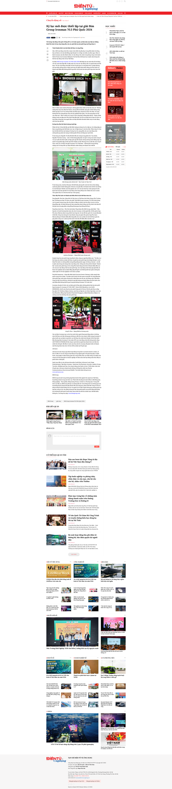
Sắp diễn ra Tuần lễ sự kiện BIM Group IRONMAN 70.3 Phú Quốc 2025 (73, 422)
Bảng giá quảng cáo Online (93, 781)
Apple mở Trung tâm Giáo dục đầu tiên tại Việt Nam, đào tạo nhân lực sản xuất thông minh (80, 695)
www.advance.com (57, 372)
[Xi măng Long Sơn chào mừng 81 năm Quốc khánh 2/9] (93, 686)
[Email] (57, 37)
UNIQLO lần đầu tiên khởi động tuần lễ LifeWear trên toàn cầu (58, 580)
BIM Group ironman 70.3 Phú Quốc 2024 (68, 61)
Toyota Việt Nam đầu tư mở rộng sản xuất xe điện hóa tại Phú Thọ (107, 694)
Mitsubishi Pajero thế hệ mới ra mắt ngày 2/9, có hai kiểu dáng (117, 32)
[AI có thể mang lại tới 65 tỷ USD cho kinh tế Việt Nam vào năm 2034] (86, 571)
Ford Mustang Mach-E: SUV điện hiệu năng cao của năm (114, 83)
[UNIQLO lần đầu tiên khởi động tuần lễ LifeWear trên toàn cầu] (58, 571)
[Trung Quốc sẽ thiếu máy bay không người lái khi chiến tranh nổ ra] (121, 599)
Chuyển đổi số (96, 13)
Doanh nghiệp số (79, 13)
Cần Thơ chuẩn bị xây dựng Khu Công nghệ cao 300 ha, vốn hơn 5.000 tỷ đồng (117, 39)
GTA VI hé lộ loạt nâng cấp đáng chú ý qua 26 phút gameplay (72, 744)
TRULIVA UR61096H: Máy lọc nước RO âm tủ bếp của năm (115, 100)
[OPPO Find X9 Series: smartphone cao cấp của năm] (115, 110)
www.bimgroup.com (74, 393)
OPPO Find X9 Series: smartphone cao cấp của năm (115, 117)
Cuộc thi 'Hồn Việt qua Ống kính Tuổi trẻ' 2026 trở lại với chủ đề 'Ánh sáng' (113, 633)
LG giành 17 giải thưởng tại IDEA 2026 (52, 597)
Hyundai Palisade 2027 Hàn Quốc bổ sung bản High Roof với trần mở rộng (106, 704)
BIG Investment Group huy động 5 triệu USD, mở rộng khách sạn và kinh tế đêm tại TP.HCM (80, 704)
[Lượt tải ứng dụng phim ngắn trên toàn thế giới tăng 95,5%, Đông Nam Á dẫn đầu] (93, 590)
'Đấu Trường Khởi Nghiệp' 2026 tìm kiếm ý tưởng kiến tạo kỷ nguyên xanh (72, 648)
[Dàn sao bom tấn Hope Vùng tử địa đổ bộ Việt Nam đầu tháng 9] (56, 464)
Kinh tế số (61, 13)
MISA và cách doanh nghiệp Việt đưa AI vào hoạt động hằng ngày (79, 598)
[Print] (59, 37)
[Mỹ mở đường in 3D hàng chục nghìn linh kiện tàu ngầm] (113, 571)
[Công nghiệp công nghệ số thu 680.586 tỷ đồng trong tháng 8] (66, 695)
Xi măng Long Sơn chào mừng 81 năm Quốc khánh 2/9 (80, 685)
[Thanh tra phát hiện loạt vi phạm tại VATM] (86, 667)
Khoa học (120, 13)
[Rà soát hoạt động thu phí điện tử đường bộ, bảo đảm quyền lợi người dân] (56, 539)
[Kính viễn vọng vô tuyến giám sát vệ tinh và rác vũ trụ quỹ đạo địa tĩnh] (121, 590)
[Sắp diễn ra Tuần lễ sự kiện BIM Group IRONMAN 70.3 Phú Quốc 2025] (73, 414)
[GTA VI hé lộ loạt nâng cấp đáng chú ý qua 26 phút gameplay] (72, 727)
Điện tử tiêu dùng (69, 13)
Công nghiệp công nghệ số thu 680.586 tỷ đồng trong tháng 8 (53, 694)
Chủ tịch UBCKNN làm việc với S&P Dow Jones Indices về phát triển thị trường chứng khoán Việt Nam (52, 686)
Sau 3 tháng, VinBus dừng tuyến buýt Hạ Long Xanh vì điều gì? (112, 676)
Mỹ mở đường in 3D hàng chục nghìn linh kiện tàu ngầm (112, 580)
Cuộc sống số (65, 20)
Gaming (104, 13)
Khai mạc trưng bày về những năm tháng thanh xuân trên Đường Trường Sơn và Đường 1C (82, 498)
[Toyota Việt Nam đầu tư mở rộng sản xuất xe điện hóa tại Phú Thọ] (121, 695)
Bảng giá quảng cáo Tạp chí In (76, 781)
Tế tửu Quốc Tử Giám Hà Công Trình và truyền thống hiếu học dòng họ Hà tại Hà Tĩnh (83, 517)
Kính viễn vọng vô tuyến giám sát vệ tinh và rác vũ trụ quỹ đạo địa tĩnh (107, 589)
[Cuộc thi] (113, 624)
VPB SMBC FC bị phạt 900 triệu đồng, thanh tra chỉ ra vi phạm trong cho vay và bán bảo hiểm (53, 704)
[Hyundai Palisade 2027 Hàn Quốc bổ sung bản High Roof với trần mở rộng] (121, 704)
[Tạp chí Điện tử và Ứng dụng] (86, 7)
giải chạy (58, 401)
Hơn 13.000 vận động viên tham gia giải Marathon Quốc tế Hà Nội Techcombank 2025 (92, 422)
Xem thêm (73, 554)
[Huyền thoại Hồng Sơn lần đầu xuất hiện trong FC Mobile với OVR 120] (113, 739)
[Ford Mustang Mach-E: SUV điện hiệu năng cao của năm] (115, 76)
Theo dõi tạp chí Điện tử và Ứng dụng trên (70, 37)
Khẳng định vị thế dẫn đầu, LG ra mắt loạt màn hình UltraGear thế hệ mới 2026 (52, 608)
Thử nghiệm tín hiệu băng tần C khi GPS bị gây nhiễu (80, 607)
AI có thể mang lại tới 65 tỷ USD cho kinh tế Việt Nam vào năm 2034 (85, 580)
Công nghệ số (88, 13)
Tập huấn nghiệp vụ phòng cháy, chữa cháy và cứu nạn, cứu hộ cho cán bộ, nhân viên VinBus (82, 478)
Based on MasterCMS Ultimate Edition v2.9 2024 (80, 787)
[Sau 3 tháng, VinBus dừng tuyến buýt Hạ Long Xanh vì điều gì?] (113, 667)
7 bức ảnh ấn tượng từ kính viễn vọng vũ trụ (106, 606)
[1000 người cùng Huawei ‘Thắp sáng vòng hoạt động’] (54, 414)
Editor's (115, 68)
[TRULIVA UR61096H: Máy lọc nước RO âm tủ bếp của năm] (115, 93)
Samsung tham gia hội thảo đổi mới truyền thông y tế (112, 651)
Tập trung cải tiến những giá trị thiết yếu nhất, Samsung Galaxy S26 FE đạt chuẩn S (52, 590)
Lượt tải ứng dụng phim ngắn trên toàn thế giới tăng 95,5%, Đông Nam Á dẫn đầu (80, 590)
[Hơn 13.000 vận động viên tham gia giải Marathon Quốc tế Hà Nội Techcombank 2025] (92, 414)
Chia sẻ (48, 37)
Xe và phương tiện (111, 13)
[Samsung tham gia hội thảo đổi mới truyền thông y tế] (113, 643)
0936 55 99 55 (85, 776)
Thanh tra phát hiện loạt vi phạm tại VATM (97, 16)
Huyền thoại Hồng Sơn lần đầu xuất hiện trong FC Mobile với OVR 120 (113, 748)
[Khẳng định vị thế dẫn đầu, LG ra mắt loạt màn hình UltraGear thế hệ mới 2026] (66, 608)
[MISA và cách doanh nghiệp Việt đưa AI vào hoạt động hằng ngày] (93, 599)
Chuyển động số (53, 13)
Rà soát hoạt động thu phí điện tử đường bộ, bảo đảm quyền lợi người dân (82, 537)
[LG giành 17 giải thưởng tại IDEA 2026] (66, 599)
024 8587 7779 (77, 776)
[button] (125, 146)
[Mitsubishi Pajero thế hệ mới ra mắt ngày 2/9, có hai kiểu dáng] (121, 686)
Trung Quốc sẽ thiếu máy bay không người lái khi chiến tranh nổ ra (107, 598)
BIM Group (50, 401)
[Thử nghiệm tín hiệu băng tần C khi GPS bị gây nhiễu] (93, 608)
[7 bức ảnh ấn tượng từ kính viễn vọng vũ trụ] (121, 608)
